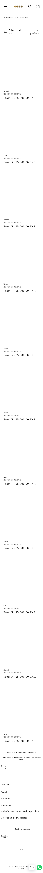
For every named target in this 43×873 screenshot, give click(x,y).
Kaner (6, 541)
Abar (5, 477)
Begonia (6, 91)
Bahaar (6, 734)
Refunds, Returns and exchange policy (20, 811)
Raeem (6, 155)
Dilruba (6, 220)
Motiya (6, 413)
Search (4, 792)
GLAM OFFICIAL (21, 866)
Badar (6, 284)
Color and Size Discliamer (14, 817)
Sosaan (6, 348)
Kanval (6, 670)
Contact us (6, 805)
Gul (5, 606)
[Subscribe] (5, 768)
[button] (5, 6)
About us (5, 798)
